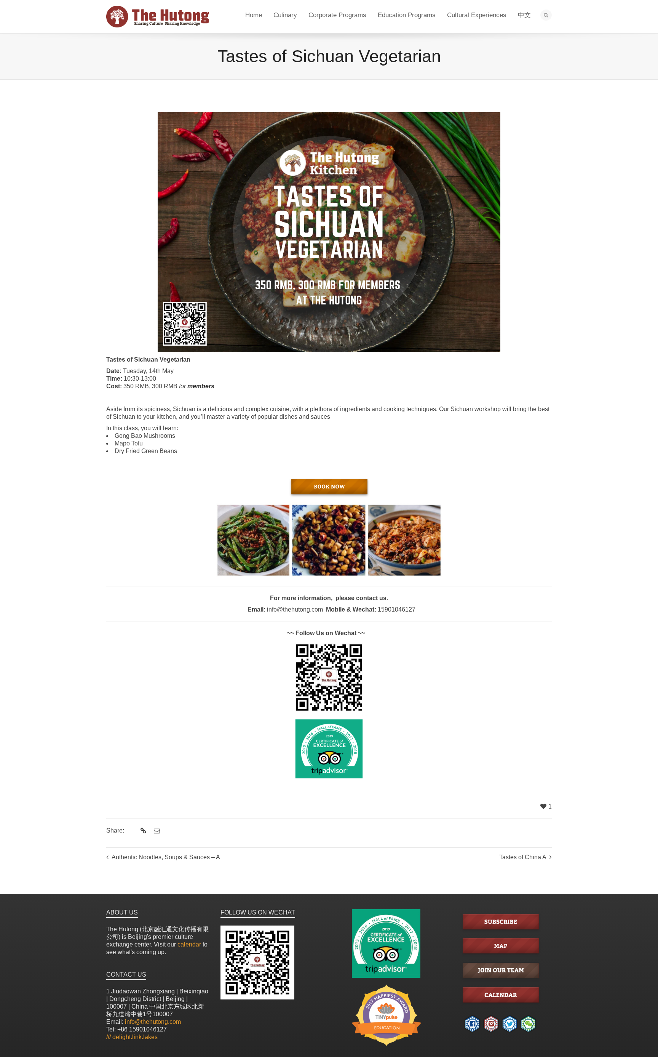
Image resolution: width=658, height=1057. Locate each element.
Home (253, 15)
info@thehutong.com (153, 1022)
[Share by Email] (156, 831)
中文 (524, 15)
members (200, 386)
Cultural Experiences (476, 15)
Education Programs (407, 15)
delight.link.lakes (132, 1037)
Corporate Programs (337, 15)
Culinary (285, 15)
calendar (189, 944)
